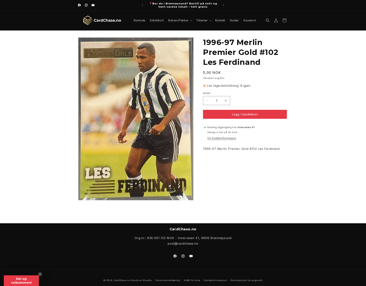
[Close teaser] (40, 274)
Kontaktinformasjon (215, 280)
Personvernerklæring (168, 280)
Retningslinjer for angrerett (247, 280)
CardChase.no (122, 280)
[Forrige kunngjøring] (142, 5)
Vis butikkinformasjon (221, 138)
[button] (180, 20)
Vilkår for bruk (192, 280)
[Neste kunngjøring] (223, 5)
